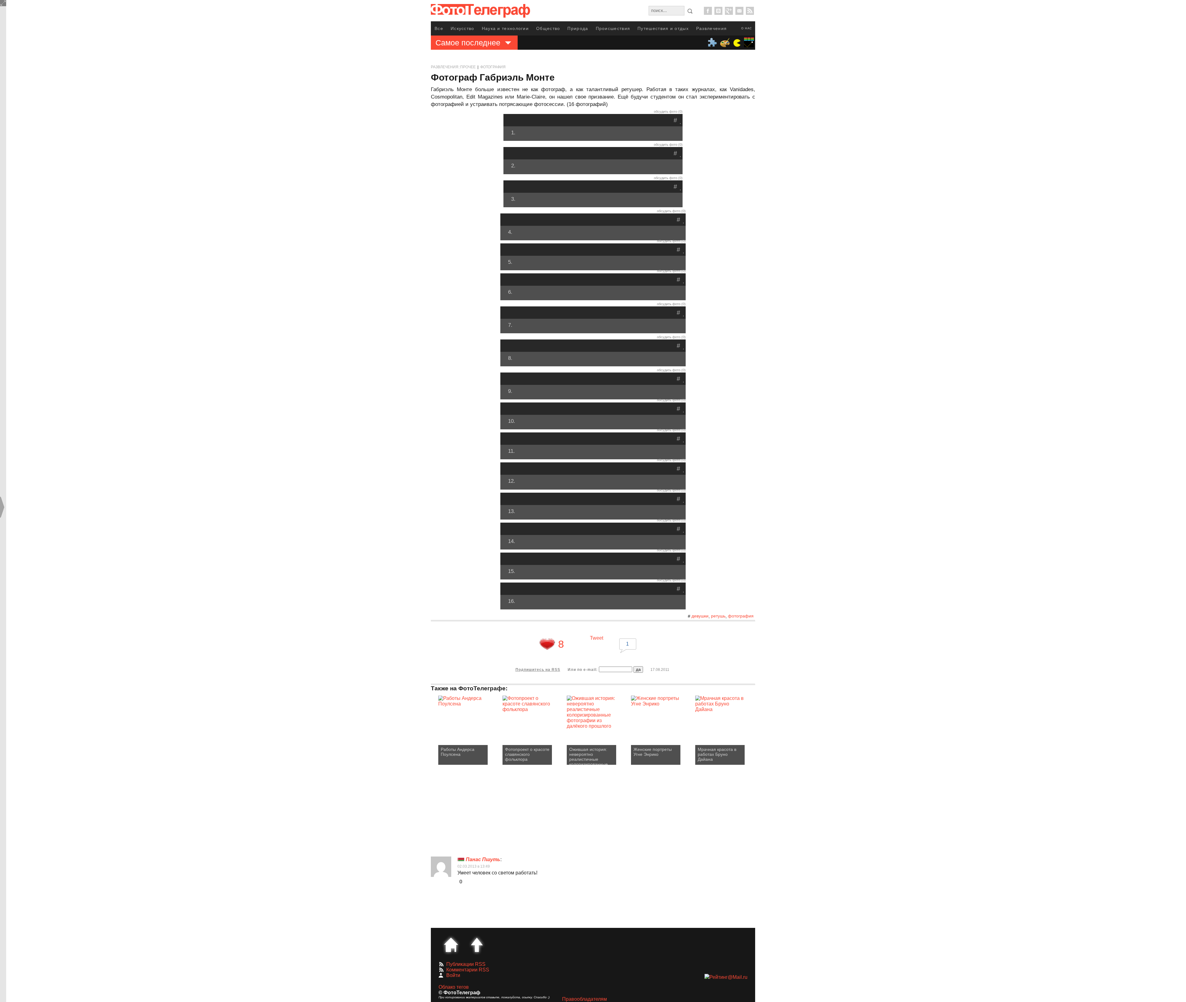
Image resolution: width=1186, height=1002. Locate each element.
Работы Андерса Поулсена (457, 752)
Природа (577, 28)
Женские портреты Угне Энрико (652, 752)
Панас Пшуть (483, 859)
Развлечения (711, 28)
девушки (700, 615)
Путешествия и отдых (663, 28)
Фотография (493, 67)
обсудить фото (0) (668, 111)
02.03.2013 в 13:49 (473, 866)
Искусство (462, 28)
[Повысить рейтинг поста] (547, 644)
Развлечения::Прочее (453, 67)
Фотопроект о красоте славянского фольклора (527, 754)
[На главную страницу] (451, 945)
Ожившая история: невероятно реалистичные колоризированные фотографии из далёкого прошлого (588, 756)
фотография (741, 615)
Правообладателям (584, 999)
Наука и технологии (505, 28)
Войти (453, 975)
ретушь (718, 615)
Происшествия (613, 28)
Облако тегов (454, 987)
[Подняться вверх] (477, 945)
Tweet (596, 638)
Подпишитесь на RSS (537, 669)
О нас (746, 28)
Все (439, 28)
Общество (548, 28)
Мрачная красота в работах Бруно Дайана (717, 754)
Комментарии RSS (467, 969)
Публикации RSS (466, 964)
